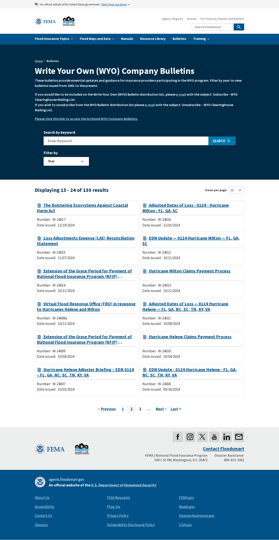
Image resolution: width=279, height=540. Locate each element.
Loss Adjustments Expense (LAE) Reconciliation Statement (85, 240)
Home (39, 61)
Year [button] (51, 161)
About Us (42, 497)
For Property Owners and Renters (222, 18)
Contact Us (43, 515)
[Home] (55, 21)
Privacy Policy (118, 515)
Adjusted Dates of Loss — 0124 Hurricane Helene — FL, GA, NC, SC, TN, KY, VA (185, 306)
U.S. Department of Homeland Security (124, 485)
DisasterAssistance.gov (196, 515)
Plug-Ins (113, 506)
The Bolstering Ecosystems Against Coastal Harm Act (82, 207)
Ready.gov (187, 506)
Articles (192, 18)
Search (219, 140)
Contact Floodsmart (223, 449)
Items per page (216, 190)
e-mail (181, 94)
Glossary (41, 524)
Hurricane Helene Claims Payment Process (189, 336)
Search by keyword (59, 132)
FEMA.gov (186, 497)
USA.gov (185, 524)
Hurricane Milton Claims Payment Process (189, 270)
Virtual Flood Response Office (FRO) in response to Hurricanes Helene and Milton (86, 306)
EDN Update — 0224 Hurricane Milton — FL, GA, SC (191, 240)
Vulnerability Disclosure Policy (131, 524)
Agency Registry (172, 18)
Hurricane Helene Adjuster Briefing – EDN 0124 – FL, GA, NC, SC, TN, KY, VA (85, 372)
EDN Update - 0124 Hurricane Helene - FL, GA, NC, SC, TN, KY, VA (189, 372)
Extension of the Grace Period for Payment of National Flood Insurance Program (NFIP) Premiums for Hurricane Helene (84, 339)
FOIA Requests (118, 497)
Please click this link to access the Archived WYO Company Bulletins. (86, 118)
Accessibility (44, 506)
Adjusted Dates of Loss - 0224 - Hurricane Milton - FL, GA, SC (185, 207)
